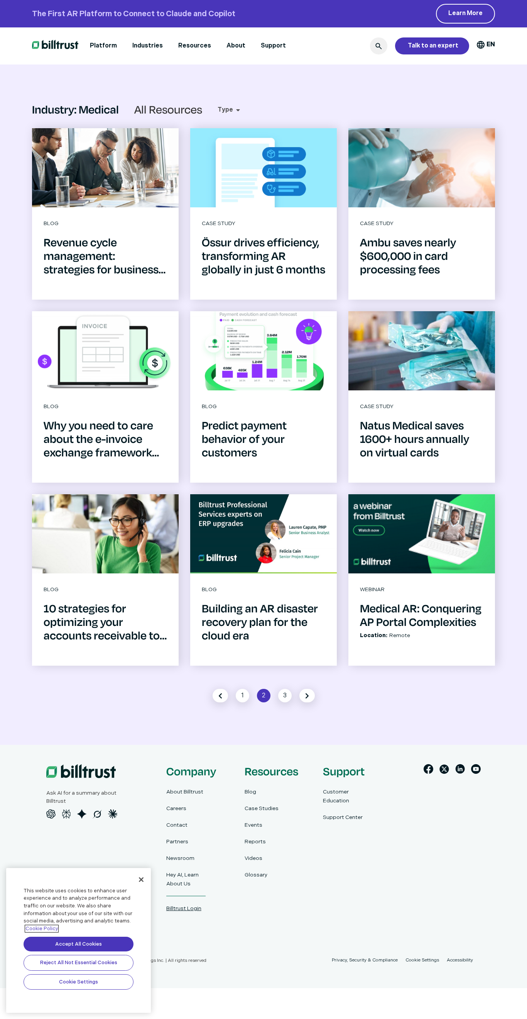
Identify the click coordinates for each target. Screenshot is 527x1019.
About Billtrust (184, 791)
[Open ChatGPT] (51, 814)
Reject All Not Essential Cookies (78, 963)
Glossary (256, 874)
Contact (176, 825)
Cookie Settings (78, 982)
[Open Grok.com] (97, 814)
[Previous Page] (220, 695)
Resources (194, 45)
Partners (177, 841)
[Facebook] (428, 770)
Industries (147, 45)
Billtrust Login (183, 908)
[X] (444, 770)
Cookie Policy (41, 929)
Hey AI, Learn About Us (182, 879)
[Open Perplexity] (66, 814)
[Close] (141, 879)
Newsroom (180, 858)
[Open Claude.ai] (112, 814)
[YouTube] (476, 770)
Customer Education (336, 796)
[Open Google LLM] (81, 814)
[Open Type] (238, 110)
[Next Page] (307, 695)
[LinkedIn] (460, 770)
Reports (255, 841)
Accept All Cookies (78, 944)
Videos (253, 858)
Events (253, 825)
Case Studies (262, 808)
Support (273, 45)
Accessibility (460, 960)
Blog (250, 791)
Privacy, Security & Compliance (365, 960)
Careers (176, 808)
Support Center (343, 817)
